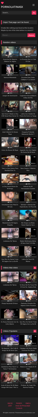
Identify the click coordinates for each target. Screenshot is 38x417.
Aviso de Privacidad (23, 406)
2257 (10, 406)
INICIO (10, 403)
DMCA (28, 403)
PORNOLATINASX (12, 7)
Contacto (19, 408)
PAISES (19, 403)
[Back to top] (31, 411)
